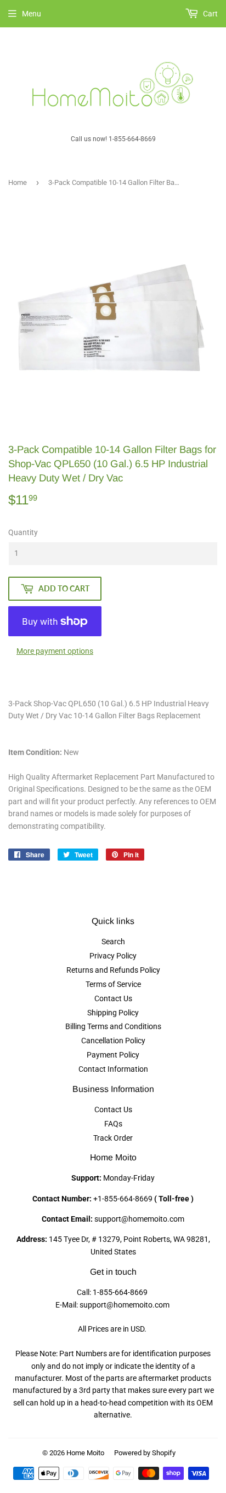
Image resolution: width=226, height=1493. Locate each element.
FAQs (113, 1123)
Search (113, 941)
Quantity (23, 532)
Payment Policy (113, 1054)
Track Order (113, 1138)
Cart (209, 13)
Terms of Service (113, 984)
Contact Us (113, 998)
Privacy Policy (113, 955)
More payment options (54, 651)
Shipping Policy (113, 1012)
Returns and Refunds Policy (113, 970)
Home (17, 182)
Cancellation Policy (113, 1040)
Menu (31, 13)
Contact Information (113, 1069)
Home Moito (85, 1453)
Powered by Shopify (145, 1453)
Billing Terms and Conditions (113, 1026)
